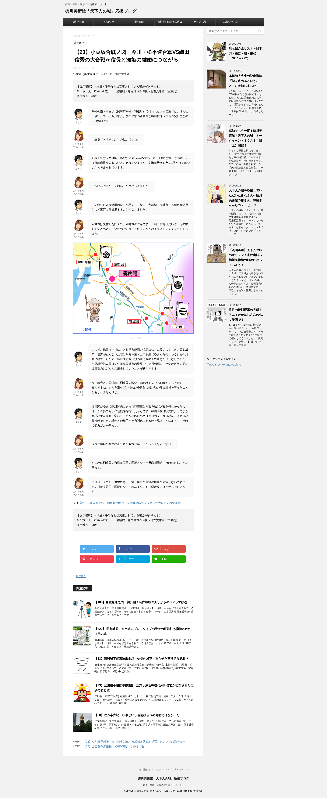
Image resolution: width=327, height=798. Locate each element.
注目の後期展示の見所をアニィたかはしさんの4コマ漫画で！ (246, 314)
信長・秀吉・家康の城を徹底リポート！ (163, 785)
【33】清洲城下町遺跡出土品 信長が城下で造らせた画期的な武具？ (141, 658)
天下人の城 (200, 21)
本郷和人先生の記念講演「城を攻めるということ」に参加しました (245, 80)
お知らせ (109, 21)
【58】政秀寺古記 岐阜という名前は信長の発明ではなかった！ (138, 715)
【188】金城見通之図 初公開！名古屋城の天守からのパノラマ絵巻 (140, 602)
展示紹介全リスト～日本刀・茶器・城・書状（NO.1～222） (245, 53)
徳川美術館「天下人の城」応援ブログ (101, 11)
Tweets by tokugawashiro (224, 364)
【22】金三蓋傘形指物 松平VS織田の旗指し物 (113, 746)
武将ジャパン (230, 21)
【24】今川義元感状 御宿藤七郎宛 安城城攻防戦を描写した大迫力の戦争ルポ (129, 502)
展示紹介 (139, 21)
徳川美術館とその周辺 (169, 21)
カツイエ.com (162, 769)
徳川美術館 (78, 21)
